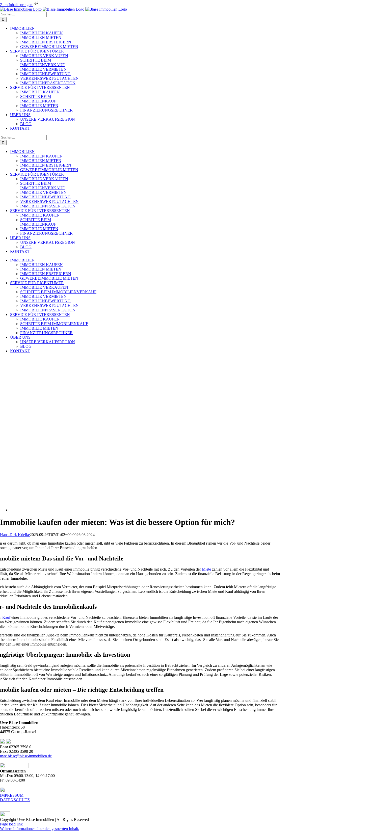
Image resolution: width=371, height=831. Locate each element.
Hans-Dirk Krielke (15, 534)
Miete (206, 569)
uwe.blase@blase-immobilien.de (26, 756)
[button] (39, 828)
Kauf (6, 617)
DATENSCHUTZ (15, 800)
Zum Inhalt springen (16, 5)
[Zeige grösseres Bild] (123, 510)
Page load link (11, 824)
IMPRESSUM (11, 795)
